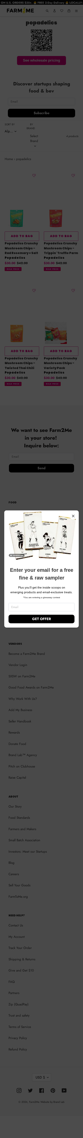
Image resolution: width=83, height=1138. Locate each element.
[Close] (73, 516)
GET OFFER (41, 618)
